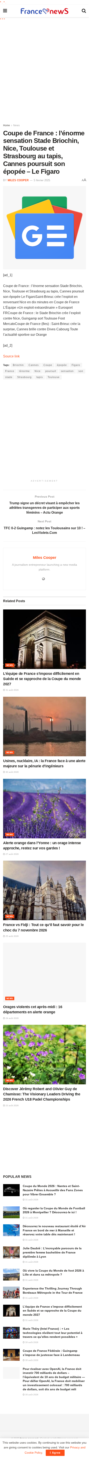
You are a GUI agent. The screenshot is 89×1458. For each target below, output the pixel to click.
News (16, 125)
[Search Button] (84, 11)
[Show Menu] (5, 11)
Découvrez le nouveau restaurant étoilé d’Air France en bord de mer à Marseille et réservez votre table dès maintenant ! (54, 1230)
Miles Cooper (18, 180)
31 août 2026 (12, 690)
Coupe (47, 365)
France (9, 371)
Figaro (76, 365)
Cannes (34, 365)
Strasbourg (24, 377)
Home (6, 125)
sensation (67, 371)
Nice (38, 371)
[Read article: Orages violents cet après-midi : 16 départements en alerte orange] (44, 972)
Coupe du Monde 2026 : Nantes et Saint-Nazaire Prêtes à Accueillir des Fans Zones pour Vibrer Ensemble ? (53, 1190)
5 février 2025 (42, 180)
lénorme (24, 371)
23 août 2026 (12, 1105)
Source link (11, 356)
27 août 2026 (12, 854)
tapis (39, 377)
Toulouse (54, 377)
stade (8, 377)
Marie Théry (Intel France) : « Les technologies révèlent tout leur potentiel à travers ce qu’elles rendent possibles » (52, 1332)
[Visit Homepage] (44, 11)
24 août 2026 (12, 1018)
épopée (62, 365)
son (80, 371)
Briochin (18, 365)
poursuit (50, 371)
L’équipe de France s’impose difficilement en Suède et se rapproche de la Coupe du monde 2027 (42, 679)
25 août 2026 (12, 936)
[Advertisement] (44, 71)
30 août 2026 (12, 772)
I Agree (55, 1452)
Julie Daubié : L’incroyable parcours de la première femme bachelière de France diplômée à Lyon (52, 1252)
